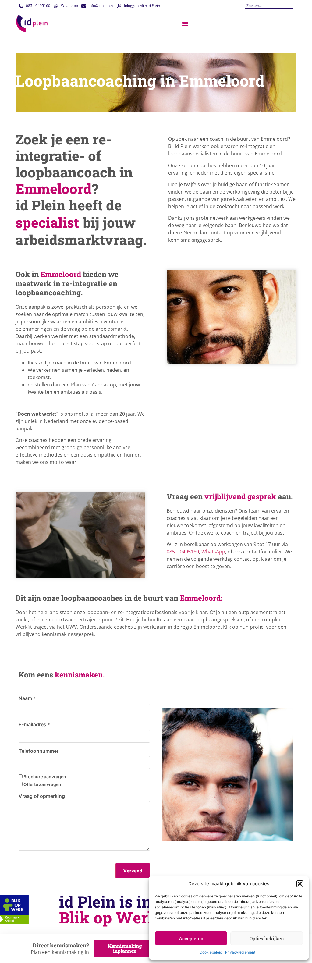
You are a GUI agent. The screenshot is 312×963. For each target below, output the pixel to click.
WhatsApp (213, 551)
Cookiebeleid (211, 952)
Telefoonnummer (38, 751)
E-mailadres (34, 724)
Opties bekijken (267, 938)
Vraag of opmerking (42, 796)
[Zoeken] (291, 5)
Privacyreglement (240, 952)
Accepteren (191, 938)
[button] (300, 884)
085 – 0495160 (183, 551)
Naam (27, 698)
